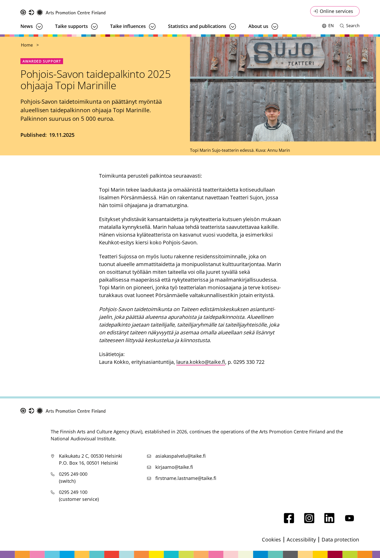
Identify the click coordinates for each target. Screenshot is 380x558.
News (26, 26)
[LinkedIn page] (329, 521)
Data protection (340, 539)
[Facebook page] (289, 521)
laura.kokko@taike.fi (200, 361)
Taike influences (128, 26)
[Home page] (63, 13)
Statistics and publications (197, 26)
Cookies (271, 539)
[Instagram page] (309, 521)
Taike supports (71, 26)
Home (27, 45)
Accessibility (301, 539)
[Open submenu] (39, 26)
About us (258, 26)
